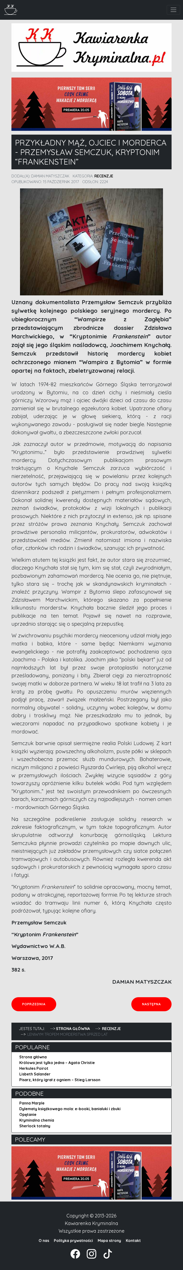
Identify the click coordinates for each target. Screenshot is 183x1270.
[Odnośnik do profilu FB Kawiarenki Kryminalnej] (76, 1253)
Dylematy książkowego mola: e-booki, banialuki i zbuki (70, 1108)
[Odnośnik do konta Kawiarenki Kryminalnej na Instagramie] (89, 1253)
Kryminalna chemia (36, 1120)
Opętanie (27, 1114)
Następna (157, 1004)
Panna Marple (32, 1103)
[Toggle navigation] (173, 10)
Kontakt (133, 1240)
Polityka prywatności (73, 1240)
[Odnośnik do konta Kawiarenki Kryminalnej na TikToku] (104, 1253)
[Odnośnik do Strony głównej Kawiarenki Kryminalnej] (11, 9)
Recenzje (103, 176)
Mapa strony (109, 1240)
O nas (44, 1240)
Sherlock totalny (34, 1125)
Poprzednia (39, 1004)
